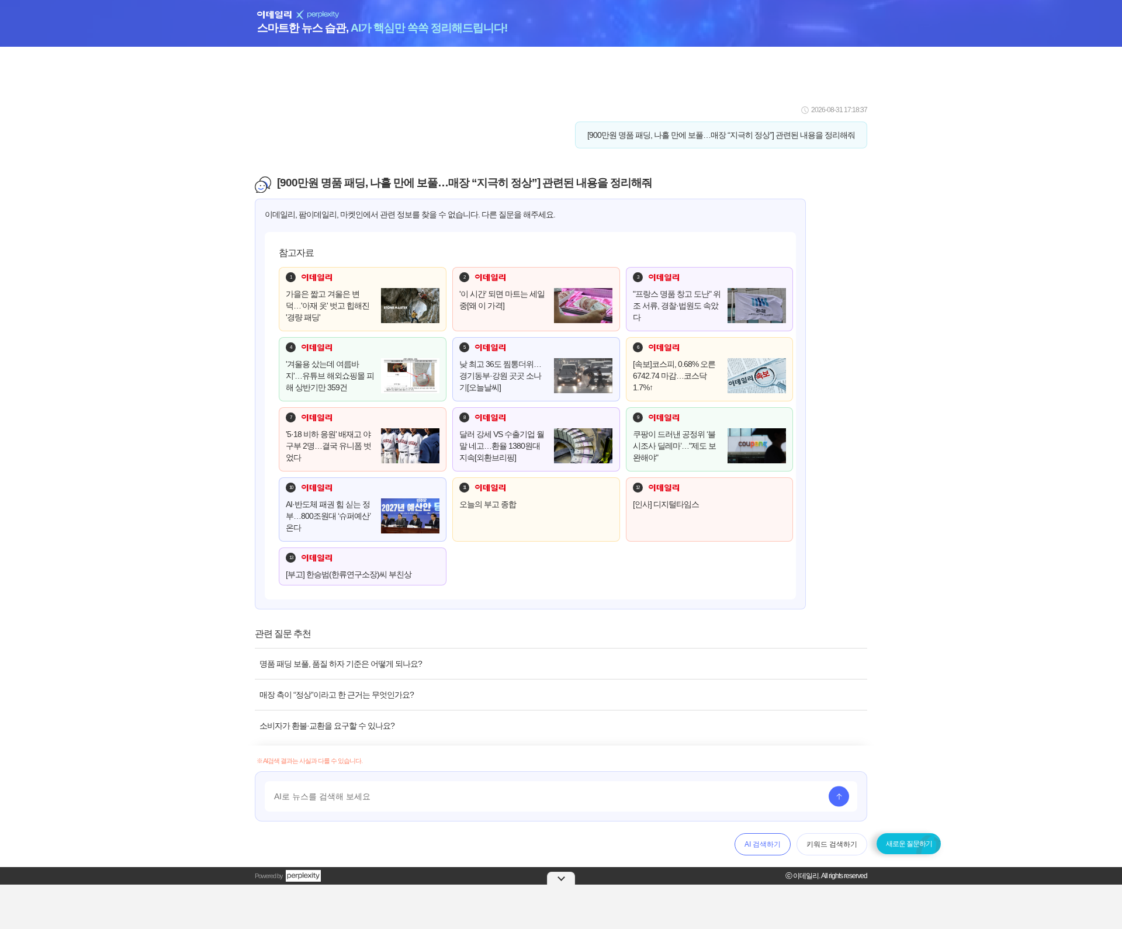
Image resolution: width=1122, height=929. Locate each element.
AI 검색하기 (762, 844)
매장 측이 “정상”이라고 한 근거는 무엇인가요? (336, 694)
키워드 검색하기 (831, 844)
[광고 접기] (561, 878)
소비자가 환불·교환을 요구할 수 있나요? (326, 725)
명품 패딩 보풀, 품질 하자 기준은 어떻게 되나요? (340, 663)
